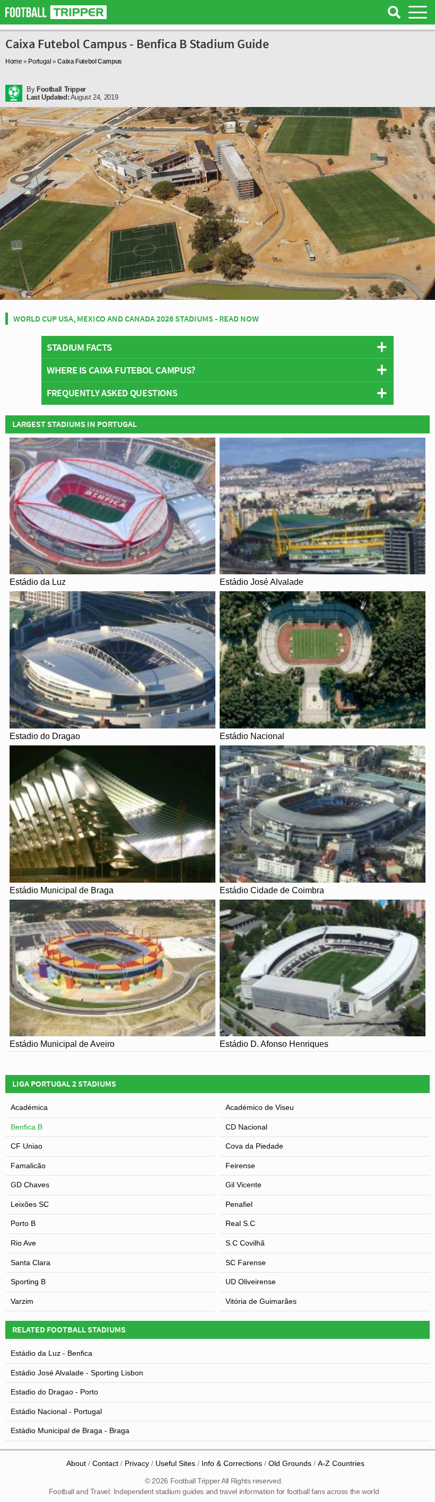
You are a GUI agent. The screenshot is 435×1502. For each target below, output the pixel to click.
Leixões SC (30, 1204)
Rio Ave (23, 1243)
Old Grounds (289, 1463)
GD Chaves (30, 1184)
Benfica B (26, 1127)
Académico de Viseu (259, 1107)
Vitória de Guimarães (261, 1301)
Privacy (137, 1463)
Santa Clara (30, 1262)
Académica (29, 1107)
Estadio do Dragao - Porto (54, 1392)
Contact (105, 1463)
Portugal (39, 61)
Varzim (22, 1301)
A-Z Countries (341, 1463)
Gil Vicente (243, 1184)
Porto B (23, 1223)
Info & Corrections (232, 1463)
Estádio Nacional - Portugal (56, 1411)
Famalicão (28, 1165)
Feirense (240, 1165)
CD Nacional (246, 1127)
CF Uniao (26, 1146)
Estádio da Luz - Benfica (51, 1353)
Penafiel (239, 1204)
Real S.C (240, 1223)
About (76, 1463)
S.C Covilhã (245, 1243)
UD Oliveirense (250, 1281)
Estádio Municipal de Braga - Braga (70, 1430)
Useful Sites (175, 1463)
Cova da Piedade (254, 1146)
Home (13, 61)
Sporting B (28, 1281)
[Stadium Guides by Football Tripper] (56, 12)
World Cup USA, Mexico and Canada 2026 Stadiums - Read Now (136, 318)
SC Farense (245, 1262)
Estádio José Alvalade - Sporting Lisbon (77, 1372)
